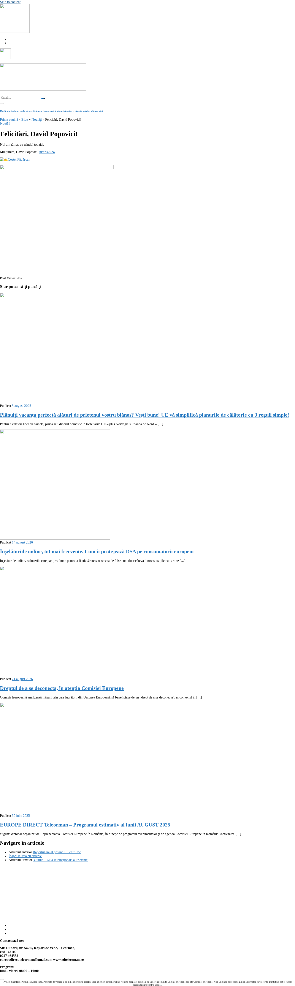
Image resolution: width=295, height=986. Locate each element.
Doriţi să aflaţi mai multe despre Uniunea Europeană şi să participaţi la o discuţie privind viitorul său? (51, 111)
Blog (24, 119)
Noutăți (37, 119)
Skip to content (10, 2)
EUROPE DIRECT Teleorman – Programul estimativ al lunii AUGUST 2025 (85, 825)
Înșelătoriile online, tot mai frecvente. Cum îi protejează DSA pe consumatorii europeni (97, 551)
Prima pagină (9, 119)
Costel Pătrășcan (19, 159)
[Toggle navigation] (1, 103)
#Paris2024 (47, 152)
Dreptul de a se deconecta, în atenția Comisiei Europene (62, 688)
